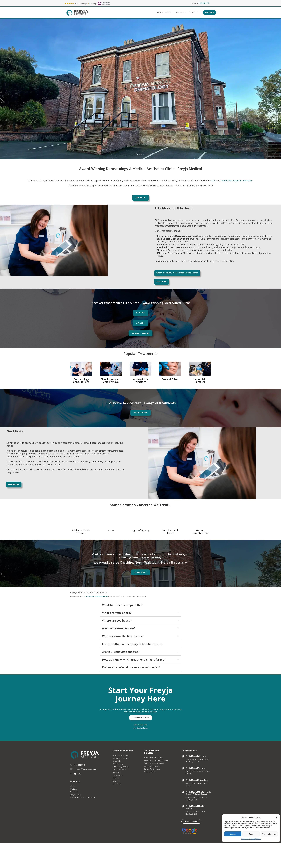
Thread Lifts (117, 784)
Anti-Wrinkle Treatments (121, 758)
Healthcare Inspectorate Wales (236, 180)
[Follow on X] (79, 774)
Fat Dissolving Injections (121, 767)
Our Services (140, 413)
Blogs (72, 786)
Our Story (73, 789)
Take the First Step (140, 718)
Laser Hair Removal (119, 770)
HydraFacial (117, 773)
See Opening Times (140, 728)
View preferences (269, 834)
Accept (233, 834)
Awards (140, 323)
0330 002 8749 (204, 3)
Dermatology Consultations (153, 758)
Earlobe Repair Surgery (152, 769)
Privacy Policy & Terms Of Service (251, 839)
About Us (140, 198)
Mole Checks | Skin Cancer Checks (156, 760)
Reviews (140, 313)
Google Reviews (75, 795)
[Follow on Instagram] (75, 774)
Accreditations (140, 333)
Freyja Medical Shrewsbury (197, 780)
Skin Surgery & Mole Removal (154, 763)
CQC (213, 180)
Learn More (13, 484)
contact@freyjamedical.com (97, 596)
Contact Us (74, 792)
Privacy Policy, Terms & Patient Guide (82, 798)
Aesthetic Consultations (121, 755)
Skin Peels (116, 781)
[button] (277, 817)
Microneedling (117, 775)
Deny (251, 834)
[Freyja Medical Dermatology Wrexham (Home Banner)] (140, 158)
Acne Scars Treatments (152, 766)
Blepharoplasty (118, 764)
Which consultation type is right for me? (177, 273)
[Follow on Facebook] (71, 774)
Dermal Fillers (117, 761)
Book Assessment (191, 821)
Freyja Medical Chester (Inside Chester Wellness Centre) (198, 793)
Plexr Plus (116, 778)
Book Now (161, 282)
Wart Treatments (150, 772)
